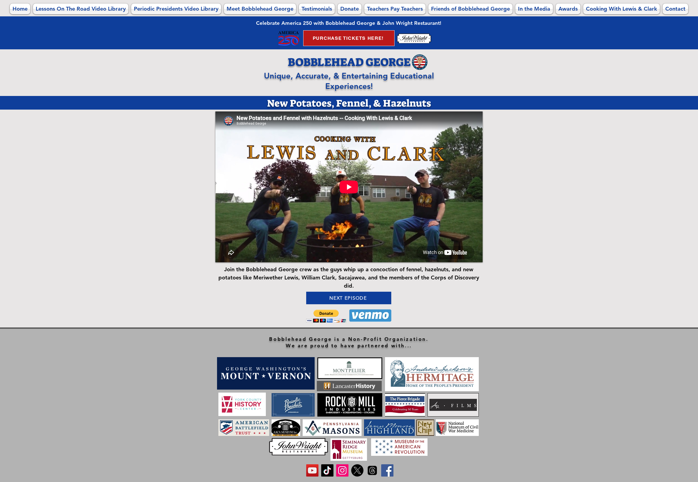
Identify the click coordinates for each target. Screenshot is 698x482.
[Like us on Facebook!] (387, 470)
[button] (326, 316)
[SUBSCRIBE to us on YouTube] (312, 470)
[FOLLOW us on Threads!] (372, 470)
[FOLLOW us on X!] (357, 470)
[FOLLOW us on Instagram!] (342, 470)
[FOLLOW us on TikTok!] (327, 470)
